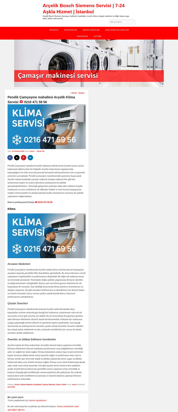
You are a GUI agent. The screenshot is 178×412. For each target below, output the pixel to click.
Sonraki (82, 93)
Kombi (63, 384)
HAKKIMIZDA (82, 36)
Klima (58, 384)
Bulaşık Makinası (27, 384)
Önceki (73, 93)
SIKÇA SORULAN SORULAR (117, 30)
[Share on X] (17, 157)
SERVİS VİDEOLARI (91, 30)
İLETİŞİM (97, 36)
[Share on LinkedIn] (30, 157)
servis (32, 151)
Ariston (17, 384)
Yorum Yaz (40, 151)
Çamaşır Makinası (49, 384)
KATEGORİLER (70, 30)
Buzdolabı (37, 384)
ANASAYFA (54, 30)
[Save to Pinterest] (23, 157)
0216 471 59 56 (44, 202)
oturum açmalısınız (37, 400)
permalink (11, 387)
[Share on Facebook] (10, 157)
